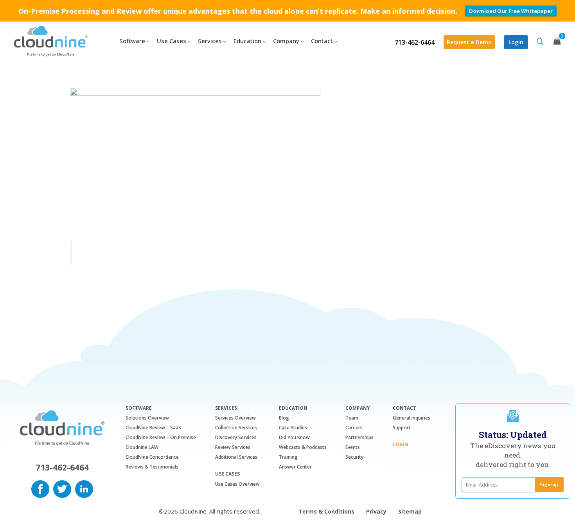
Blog (284, 417)
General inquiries (411, 417)
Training (288, 457)
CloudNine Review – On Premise (161, 437)
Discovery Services (236, 437)
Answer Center (295, 466)
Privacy (376, 511)
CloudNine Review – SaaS (153, 427)
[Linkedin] (84, 488)
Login (516, 42)
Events (352, 447)
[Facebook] (40, 488)
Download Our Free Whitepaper (511, 10)
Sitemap (410, 511)
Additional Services (236, 457)
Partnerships (359, 437)
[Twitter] (62, 488)
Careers (354, 427)
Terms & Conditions (326, 511)
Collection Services (236, 427)
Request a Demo (469, 42)
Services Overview (235, 417)
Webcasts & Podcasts (303, 447)
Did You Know (294, 437)
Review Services (232, 447)
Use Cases (227, 474)
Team (351, 417)
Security (354, 457)
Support (402, 427)
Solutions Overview (147, 417)
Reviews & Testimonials (152, 466)
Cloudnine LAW (142, 447)
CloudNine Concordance (152, 457)
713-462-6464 (415, 42)
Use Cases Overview (237, 484)
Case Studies (293, 427)
